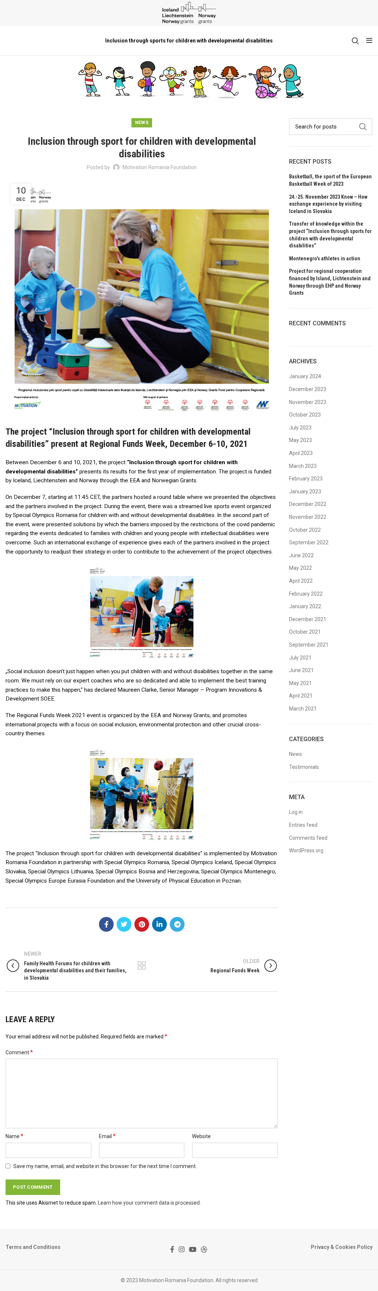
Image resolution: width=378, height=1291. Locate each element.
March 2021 (303, 709)
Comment (19, 1052)
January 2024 (305, 376)
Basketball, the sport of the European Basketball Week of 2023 (330, 180)
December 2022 (307, 504)
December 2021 (307, 619)
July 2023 (300, 428)
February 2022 (306, 594)
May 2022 (300, 568)
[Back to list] (141, 965)
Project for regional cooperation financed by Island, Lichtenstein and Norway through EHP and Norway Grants (330, 282)
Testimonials (304, 767)
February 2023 (306, 479)
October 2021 (305, 632)
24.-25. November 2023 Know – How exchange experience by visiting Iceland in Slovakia (328, 204)
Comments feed (308, 838)
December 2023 (307, 389)
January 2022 (305, 606)
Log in (296, 812)
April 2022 (301, 581)
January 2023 (305, 491)
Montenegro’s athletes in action (324, 258)
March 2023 (303, 466)
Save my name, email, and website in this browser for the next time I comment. (105, 1166)
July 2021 (300, 658)
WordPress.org (306, 850)
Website (201, 1136)
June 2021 (301, 670)
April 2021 (301, 696)
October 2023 (305, 415)
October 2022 (305, 530)
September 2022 (309, 542)
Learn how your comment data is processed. (149, 1203)
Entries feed (303, 825)
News (141, 122)
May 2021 (300, 683)
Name (14, 1136)
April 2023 (301, 453)
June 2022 (301, 555)
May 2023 (300, 440)
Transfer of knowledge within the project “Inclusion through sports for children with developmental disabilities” (330, 235)
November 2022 (307, 517)
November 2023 (307, 402)
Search (362, 126)
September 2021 (309, 645)
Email (107, 1136)
